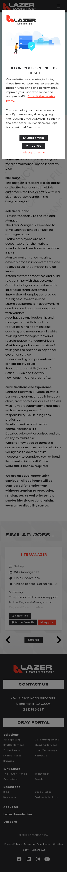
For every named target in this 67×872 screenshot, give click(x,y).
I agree (35, 146)
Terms (40, 152)
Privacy (28, 152)
